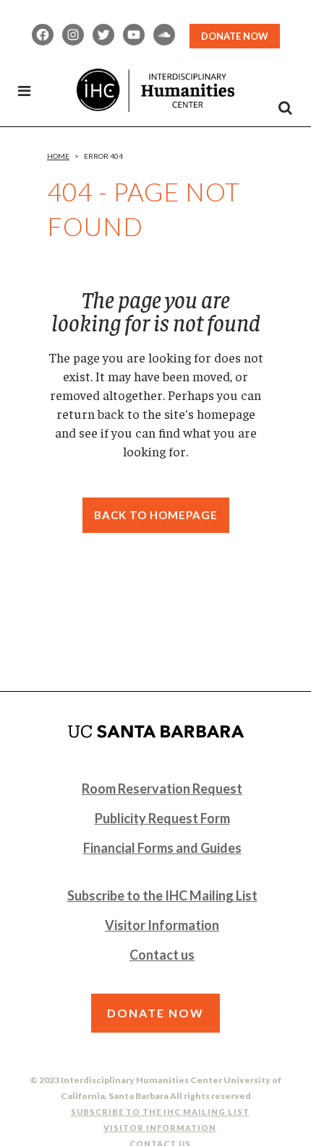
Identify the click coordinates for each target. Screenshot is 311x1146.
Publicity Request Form (162, 818)
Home (58, 156)
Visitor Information (162, 925)
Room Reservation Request (162, 788)
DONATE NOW (234, 36)
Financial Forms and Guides (162, 848)
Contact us (162, 955)
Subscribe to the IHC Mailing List (162, 895)
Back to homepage (156, 514)
